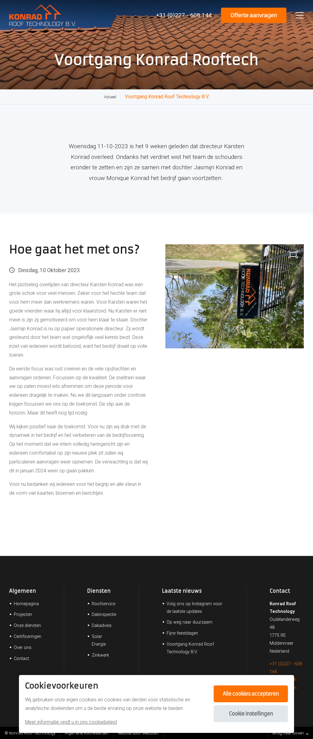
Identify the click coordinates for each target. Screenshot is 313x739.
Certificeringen (27, 636)
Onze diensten (27, 625)
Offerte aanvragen (253, 15)
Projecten (23, 614)
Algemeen (22, 591)
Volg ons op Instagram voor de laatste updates (194, 607)
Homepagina (26, 603)
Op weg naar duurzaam (189, 622)
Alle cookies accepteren (251, 694)
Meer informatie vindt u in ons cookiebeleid (71, 722)
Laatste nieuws (182, 591)
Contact (21, 658)
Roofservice (103, 603)
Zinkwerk (100, 655)
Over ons (22, 647)
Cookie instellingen (251, 714)
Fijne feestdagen (182, 633)
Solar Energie (99, 640)
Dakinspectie (104, 614)
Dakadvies (102, 625)
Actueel (110, 97)
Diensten (99, 591)
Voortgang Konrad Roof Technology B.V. (167, 96)
